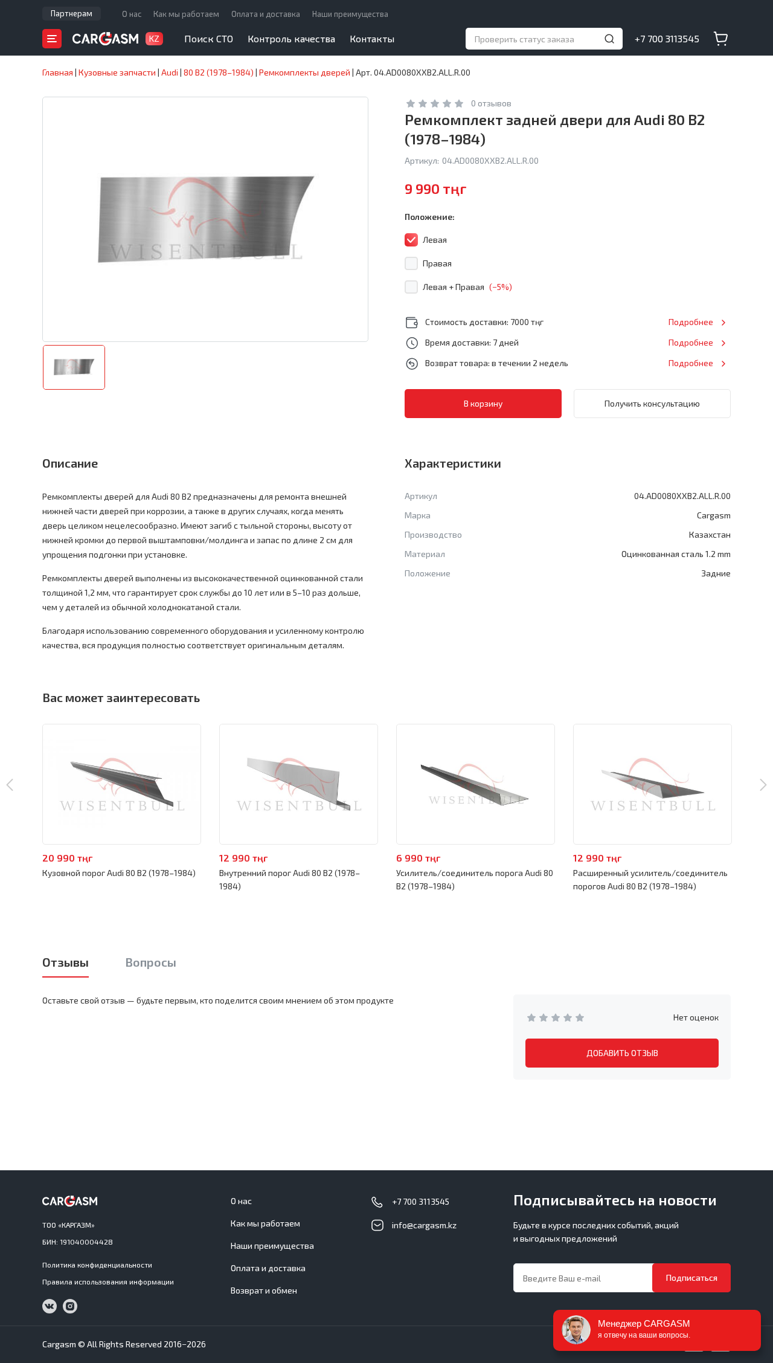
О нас (131, 14)
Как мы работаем (186, 14)
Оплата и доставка (265, 14)
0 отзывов (491, 103)
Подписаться (691, 1277)
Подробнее (691, 322)
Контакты (372, 38)
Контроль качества (291, 38)
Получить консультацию (652, 403)
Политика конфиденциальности (97, 1264)
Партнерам (71, 13)
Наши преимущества (350, 14)
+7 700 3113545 (667, 38)
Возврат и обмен (264, 1290)
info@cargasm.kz (424, 1225)
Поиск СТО (208, 38)
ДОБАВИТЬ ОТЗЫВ (622, 1053)
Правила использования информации (108, 1281)
